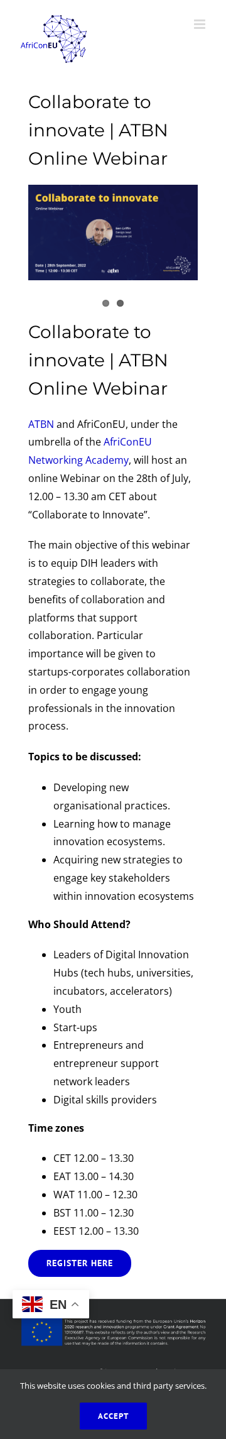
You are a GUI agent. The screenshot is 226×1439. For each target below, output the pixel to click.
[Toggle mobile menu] (200, 24)
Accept (113, 1416)
